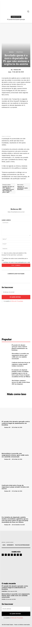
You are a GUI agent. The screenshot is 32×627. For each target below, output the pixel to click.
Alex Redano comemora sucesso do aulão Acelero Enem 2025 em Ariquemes (21, 382)
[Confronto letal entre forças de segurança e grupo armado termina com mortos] (6, 364)
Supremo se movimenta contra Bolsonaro (22, 188)
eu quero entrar (15, 297)
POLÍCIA (4, 599)
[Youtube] (21, 555)
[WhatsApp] (16, 278)
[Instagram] (6, 555)
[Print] (20, 278)
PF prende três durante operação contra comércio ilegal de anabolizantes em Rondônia (19, 347)
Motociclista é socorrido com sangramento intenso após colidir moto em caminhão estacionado (20, 356)
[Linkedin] (9, 555)
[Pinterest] (12, 278)
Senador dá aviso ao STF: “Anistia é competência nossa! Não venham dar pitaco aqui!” (8, 189)
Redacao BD (17, 69)
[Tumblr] (24, 278)
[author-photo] (3, 427)
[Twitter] (8, 278)
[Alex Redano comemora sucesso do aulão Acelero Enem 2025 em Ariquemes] (6, 382)
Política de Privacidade (17, 301)
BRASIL (11, 52)
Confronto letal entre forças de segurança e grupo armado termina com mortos (21, 364)
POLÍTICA (20, 52)
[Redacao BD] (16, 202)
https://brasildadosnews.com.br (16, 212)
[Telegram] (15, 555)
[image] (16, 568)
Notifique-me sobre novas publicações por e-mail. (16, 262)
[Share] (12, 555)
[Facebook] (4, 278)
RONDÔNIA (4, 591)
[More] (28, 278)
